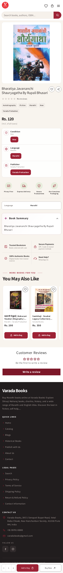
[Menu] (58, 6)
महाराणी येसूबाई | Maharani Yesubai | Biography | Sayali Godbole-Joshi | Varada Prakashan (15, 317)
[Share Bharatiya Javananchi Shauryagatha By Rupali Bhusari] (58, 89)
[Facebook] (5, 549)
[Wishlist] (46, 6)
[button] (52, 6)
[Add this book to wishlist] (52, 89)
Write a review (31, 372)
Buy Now (48, 568)
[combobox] (28, 15)
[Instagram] (13, 549)
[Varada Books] (5, 5)
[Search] (57, 15)
